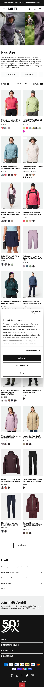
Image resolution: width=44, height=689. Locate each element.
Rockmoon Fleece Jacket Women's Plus (10, 167)
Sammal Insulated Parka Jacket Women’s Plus (33, 525)
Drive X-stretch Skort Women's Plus (10, 257)
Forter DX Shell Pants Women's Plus (32, 391)
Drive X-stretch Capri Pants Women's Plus (10, 214)
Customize (20, 365)
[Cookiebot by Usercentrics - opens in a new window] (31, 311)
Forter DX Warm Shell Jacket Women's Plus (10, 480)
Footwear (29, 74)
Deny (22, 373)
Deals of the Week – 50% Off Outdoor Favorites (22, 3)
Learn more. (35, 608)
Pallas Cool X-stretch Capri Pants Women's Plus (32, 258)
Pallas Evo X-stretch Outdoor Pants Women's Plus (10, 392)
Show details (31, 351)
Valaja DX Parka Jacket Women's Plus (11, 437)
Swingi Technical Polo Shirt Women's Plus (10, 121)
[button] (4, 9)
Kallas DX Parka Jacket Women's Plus (33, 167)
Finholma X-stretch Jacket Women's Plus (32, 302)
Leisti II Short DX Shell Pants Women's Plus (32, 480)
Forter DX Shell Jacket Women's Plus (32, 121)
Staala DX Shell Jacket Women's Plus (11, 302)
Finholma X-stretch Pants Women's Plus (10, 524)
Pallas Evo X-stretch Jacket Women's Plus (32, 214)
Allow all (22, 358)
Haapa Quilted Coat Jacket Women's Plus (32, 437)
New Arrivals (10, 74)
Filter (3, 84)
